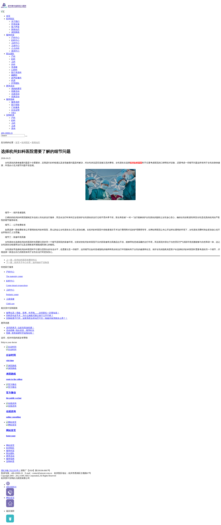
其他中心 (15, 51)
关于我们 (15, 21)
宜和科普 (10, 115)
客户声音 (15, 27)
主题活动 (15, 94)
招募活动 (15, 91)
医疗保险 (15, 105)
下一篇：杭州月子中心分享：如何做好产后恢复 (27, 262)
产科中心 (15, 37)
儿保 (13, 126)
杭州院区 (10, 19)
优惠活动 (15, 97)
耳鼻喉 (14, 67)
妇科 (13, 59)
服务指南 (10, 99)
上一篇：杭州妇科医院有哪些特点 (21, 260)
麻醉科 (14, 75)
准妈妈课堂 (16, 88)
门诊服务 (15, 107)
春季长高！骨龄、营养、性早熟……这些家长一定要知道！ (32, 313)
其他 (13, 128)
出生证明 (15, 110)
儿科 (13, 62)
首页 (8, 16)
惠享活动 (10, 86)
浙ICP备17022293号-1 (10, 470)
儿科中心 (15, 43)
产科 (13, 56)
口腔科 (14, 70)
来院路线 (15, 32)
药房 (13, 80)
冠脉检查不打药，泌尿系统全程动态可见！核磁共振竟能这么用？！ (37, 318)
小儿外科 (15, 48)
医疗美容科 (16, 72)
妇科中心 (15, 40)
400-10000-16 (7, 133)
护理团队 (15, 83)
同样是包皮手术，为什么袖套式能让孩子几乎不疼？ (29, 315)
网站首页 (10, 445)
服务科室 (10, 35)
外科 (13, 64)
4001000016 (11, 487)
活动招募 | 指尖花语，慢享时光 (20, 330)
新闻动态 (15, 29)
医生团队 (10, 54)
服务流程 (15, 102)
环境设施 (15, 24)
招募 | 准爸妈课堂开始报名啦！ (20, 333)
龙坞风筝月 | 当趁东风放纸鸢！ (20, 328)
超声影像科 (16, 78)
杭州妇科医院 (136, 163)
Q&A (13, 112)
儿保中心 (15, 45)
